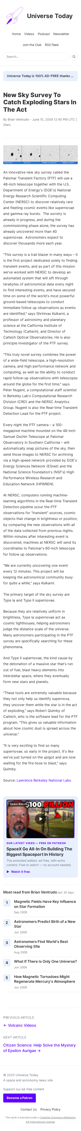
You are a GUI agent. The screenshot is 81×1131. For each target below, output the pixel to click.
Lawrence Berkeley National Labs (44, 780)
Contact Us (29, 1109)
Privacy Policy (50, 1109)
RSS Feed (52, 45)
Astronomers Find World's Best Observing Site (41, 944)
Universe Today (50, 16)
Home (16, 34)
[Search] (74, 57)
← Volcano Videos (19, 1025)
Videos (29, 34)
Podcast (44, 34)
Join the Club (31, 45)
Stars (7, 124)
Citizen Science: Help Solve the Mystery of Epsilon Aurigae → (39, 1048)
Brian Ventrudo (18, 119)
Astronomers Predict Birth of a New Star (44, 924)
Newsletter (61, 34)
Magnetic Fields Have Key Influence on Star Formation (45, 904)
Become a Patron (19, 1098)
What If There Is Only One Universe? (45, 961)
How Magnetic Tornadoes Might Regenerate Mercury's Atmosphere (44, 979)
